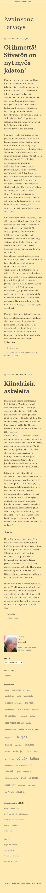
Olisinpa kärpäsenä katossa (16, 814)
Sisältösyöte (9, 850)
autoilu (9, 702)
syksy (19, 771)
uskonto (34, 778)
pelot (36, 751)
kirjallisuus (9, 738)
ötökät (9, 618)
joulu (28, 723)
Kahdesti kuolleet (11, 808)
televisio (27, 771)
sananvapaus (21, 765)
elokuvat (10, 709)
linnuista (29, 744)
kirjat (22, 737)
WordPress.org (10, 861)
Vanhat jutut (12, 614)
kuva (31, 738)
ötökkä (9, 792)
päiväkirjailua (24, 352)
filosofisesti (11, 715)
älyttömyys (32, 785)
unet (23, 777)
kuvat (8, 744)
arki (19, 696)
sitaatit (9, 771)
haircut (24, 716)
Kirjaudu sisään (10, 844)
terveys (15, 355)
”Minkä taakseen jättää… (15, 819)
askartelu (28, 696)
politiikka (9, 759)
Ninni (9, 39)
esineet (35, 710)
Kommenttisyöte (11, 856)
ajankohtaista (18, 690)
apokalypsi (9, 696)
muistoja (17, 751)
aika (7, 690)
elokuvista (24, 709)
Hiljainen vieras (10, 831)
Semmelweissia (18, 91)
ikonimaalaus (14, 722)
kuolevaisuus (12, 352)
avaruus (18, 703)
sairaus (7, 355)
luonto (7, 751)
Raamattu (9, 765)
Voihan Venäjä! (10, 825)
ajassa (29, 690)
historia (33, 716)
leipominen (18, 745)
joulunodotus (10, 729)
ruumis (34, 352)
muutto (28, 751)
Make (14, 883)
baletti (29, 702)
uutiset (10, 785)
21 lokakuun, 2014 (21, 39)
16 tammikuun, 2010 (22, 375)
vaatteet (22, 785)
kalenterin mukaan (29, 729)
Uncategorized (12, 348)
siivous (32, 765)
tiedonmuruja (11, 778)
